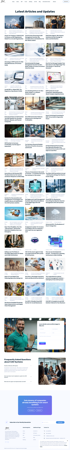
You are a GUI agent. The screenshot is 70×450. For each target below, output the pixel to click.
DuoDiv (26, 448)
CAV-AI (34, 439)
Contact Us (66, 1)
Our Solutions (31, 410)
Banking (24, 439)
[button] (47, 1)
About (24, 433)
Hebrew (54, 1)
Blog (34, 437)
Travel (24, 437)
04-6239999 (48, 431)
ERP (23, 435)
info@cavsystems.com (50, 435)
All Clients (35, 433)
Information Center (46, 1)
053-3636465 (48, 433)
